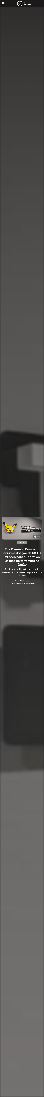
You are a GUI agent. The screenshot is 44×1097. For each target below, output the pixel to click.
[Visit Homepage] (24, 3)
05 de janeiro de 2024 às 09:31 (23, 584)
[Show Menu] (3, 3)
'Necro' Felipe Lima (22, 581)
